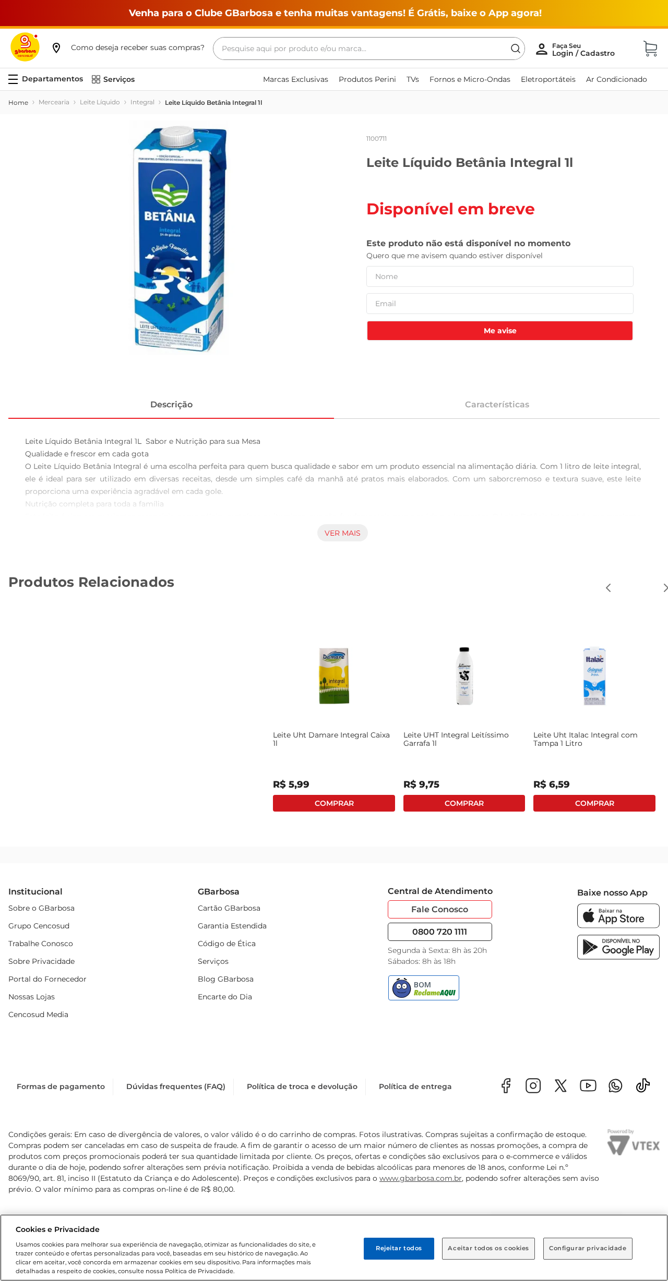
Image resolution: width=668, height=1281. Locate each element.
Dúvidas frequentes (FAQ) (175, 1086)
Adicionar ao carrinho (77, 803)
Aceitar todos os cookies (488, 1248)
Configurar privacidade (588, 1248)
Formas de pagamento (61, 1086)
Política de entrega (415, 1086)
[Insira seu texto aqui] (615, 1086)
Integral (142, 102)
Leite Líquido (100, 102)
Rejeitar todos (399, 1248)
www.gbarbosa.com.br (420, 1178)
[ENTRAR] (584, 49)
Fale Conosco (439, 909)
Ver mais (343, 533)
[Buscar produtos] (515, 48)
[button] (127, 47)
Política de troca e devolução (302, 1086)
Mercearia (54, 102)
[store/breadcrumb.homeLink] (18, 102)
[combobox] (369, 48)
